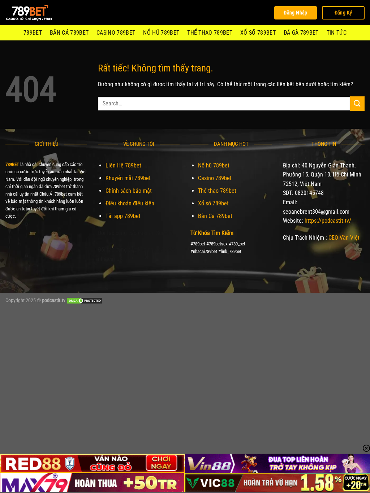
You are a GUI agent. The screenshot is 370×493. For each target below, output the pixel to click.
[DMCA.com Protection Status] (84, 300)
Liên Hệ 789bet (123, 165)
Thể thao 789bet (209, 32)
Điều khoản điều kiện (130, 203)
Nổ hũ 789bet (161, 32)
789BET (32, 32)
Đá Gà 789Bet (301, 32)
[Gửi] (357, 103)
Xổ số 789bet (258, 32)
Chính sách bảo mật (129, 190)
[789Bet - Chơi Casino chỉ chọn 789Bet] (41, 12)
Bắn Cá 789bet (69, 32)
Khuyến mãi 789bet (128, 178)
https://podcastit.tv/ (328, 220)
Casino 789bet (115, 32)
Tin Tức (337, 32)
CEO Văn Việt (344, 237)
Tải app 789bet (123, 216)
